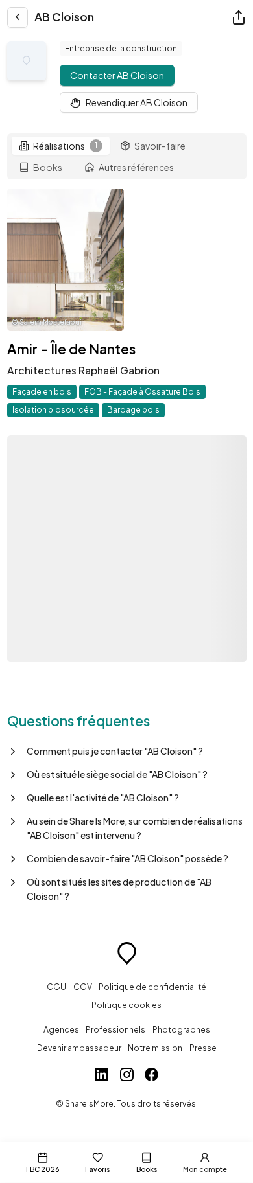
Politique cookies (126, 1005)
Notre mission (155, 1047)
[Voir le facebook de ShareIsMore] (151, 1076)
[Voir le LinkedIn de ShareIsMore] (101, 1076)
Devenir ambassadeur (79, 1047)
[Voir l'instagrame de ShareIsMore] (127, 1076)
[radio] (61, 146)
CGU (56, 987)
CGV (82, 987)
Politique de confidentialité (152, 987)
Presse (203, 1047)
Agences (61, 1029)
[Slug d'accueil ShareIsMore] (126, 955)
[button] (127, 751)
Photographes (181, 1029)
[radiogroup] (127, 156)
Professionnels (115, 1029)
